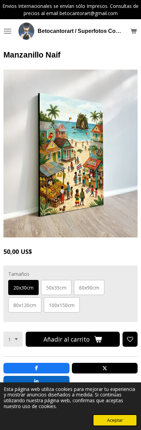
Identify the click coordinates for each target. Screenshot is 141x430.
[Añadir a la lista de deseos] (130, 339)
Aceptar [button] (115, 420)
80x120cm (24, 305)
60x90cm (89, 287)
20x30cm (23, 287)
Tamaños (18, 274)
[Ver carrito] (133, 31)
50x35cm (56, 287)
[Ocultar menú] (7, 31)
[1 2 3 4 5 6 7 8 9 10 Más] (13, 339)
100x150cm (62, 305)
